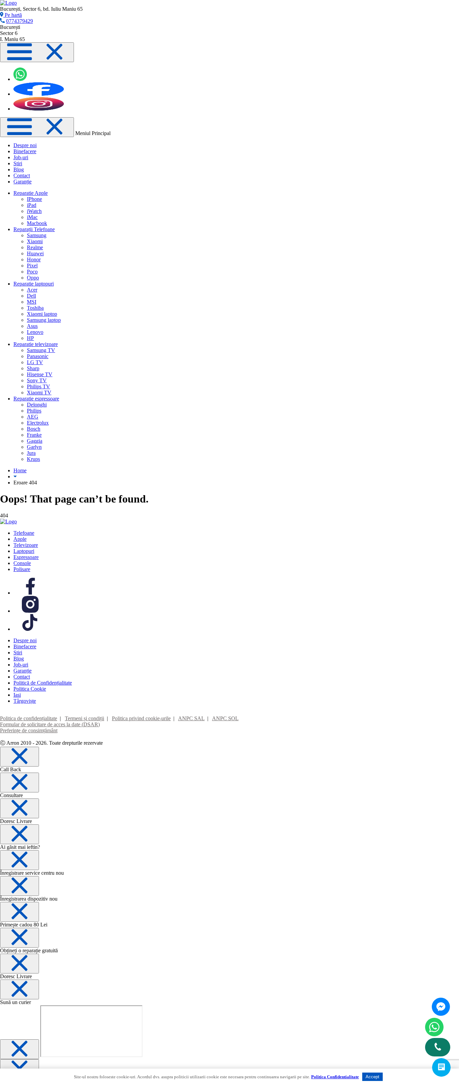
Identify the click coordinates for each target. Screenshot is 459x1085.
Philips (34, 411)
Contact (21, 175)
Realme (35, 247)
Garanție (22, 181)
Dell (31, 296)
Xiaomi (35, 241)
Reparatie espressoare (36, 398)
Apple (20, 539)
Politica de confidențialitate (28, 718)
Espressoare (26, 557)
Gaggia (34, 441)
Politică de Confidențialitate (42, 683)
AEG (32, 417)
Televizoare (25, 545)
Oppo (33, 277)
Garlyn (34, 447)
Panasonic (37, 356)
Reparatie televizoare (35, 344)
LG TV (35, 362)
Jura (31, 453)
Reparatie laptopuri (33, 284)
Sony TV (37, 380)
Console (22, 563)
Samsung (36, 235)
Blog (18, 169)
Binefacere (24, 151)
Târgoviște (24, 701)
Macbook (37, 223)
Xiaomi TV (39, 392)
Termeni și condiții (84, 718)
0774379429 (19, 21)
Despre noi (25, 145)
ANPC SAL (191, 718)
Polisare (21, 569)
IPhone (34, 199)
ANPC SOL (225, 718)
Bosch (33, 429)
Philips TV (38, 386)
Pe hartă (12, 15)
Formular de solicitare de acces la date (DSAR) (50, 724)
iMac (32, 217)
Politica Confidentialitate (335, 1076)
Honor (34, 259)
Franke (34, 435)
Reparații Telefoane (34, 229)
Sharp (33, 368)
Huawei (35, 253)
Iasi (17, 695)
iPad (31, 205)
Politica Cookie (29, 689)
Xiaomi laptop (42, 314)
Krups (33, 459)
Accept (372, 1076)
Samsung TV (41, 350)
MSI (31, 302)
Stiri (17, 163)
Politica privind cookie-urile (141, 718)
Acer (32, 290)
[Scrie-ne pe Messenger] (441, 1007)
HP (30, 338)
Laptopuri (23, 551)
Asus (32, 326)
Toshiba (35, 308)
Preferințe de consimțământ (28, 730)
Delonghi (37, 404)
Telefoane (23, 533)
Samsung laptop (44, 320)
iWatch (34, 211)
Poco (32, 271)
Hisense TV (39, 374)
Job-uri (20, 157)
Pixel (32, 265)
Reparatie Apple (30, 193)
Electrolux (38, 423)
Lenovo (35, 332)
